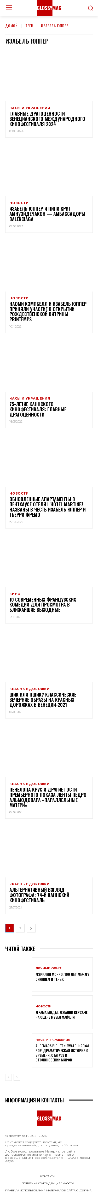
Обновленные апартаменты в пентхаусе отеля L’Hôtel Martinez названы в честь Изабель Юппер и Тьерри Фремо (47, 507)
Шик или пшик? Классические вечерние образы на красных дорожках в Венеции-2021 (42, 699)
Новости (19, 203)
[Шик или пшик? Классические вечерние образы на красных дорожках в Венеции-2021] (49, 656)
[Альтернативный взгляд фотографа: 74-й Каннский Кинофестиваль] (49, 851)
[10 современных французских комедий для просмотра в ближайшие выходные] (49, 561)
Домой (11, 25)
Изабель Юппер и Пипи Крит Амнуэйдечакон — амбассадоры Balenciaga (47, 213)
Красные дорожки (29, 689)
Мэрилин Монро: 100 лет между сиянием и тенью (62, 976)
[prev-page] (8, 1077)
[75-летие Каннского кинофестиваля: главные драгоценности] (49, 365)
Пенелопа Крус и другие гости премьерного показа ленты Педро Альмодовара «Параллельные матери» (48, 797)
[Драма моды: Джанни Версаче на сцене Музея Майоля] (18, 1012)
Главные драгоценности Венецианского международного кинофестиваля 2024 (47, 118)
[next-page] (31, 928)
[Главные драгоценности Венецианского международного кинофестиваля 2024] (49, 75)
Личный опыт (48, 968)
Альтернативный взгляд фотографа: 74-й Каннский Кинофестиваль (39, 895)
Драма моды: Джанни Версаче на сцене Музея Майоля (62, 1014)
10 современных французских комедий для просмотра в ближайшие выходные (42, 604)
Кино (15, 594)
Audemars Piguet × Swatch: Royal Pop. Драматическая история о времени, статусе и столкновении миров (62, 1053)
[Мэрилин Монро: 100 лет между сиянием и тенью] (18, 974)
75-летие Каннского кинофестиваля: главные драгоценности (37, 409)
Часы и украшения (29, 108)
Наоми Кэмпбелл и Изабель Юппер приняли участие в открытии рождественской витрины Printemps (48, 311)
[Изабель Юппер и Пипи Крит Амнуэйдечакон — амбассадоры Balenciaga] (49, 170)
